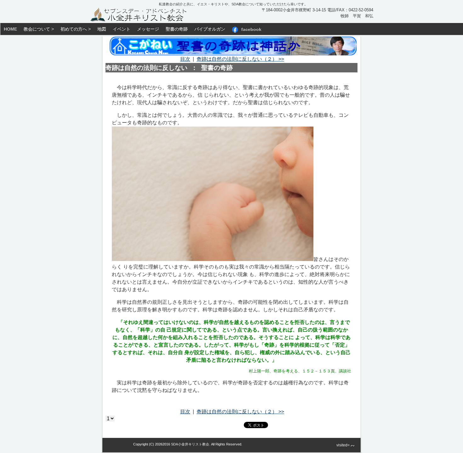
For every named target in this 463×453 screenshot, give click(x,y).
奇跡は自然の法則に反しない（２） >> (240, 59)
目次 (185, 59)
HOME (10, 28)
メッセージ (148, 28)
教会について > (39, 28)
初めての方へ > (75, 28)
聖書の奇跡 (177, 28)
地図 (101, 28)
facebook (251, 28)
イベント (121, 28)
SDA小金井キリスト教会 (190, 444)
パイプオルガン (209, 28)
